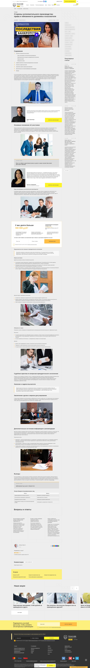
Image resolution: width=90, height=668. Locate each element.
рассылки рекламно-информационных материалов (48, 640)
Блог (49, 654)
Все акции (20, 612)
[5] (20, 552)
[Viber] (57, 546)
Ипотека (73, 33)
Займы (69, 31)
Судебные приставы (68, 55)
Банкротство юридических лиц (69, 29)
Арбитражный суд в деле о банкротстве (25, 486)
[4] (18, 552)
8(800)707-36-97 (59, 1)
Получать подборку (68, 624)
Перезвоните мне (52, 241)
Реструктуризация (68, 46)
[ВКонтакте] (52, 546)
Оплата (49, 648)
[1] (14, 552)
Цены (49, 646)
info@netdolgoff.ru (68, 650)
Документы (50, 650)
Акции (32, 652)
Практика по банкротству (35, 648)
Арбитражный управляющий (19, 652)
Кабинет (76, 4)
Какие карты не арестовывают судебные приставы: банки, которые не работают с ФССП (70, 143)
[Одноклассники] (54, 546)
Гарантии (32, 649)
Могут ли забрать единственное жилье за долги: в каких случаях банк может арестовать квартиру (34, 164)
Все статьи (66, 170)
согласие (26, 640)
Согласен (51, 665)
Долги (66, 31)
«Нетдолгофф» (37, 79)
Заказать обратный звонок (70, 1)
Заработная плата (68, 33)
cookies (38, 666)
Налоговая (66, 42)
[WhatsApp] (58, 546)
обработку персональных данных (32, 244)
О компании (33, 646)
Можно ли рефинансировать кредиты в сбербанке (69, 67)
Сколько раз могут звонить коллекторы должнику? (69, 109)
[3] (17, 552)
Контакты (50, 652)
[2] (16, 552)
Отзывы (32, 651)
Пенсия (71, 42)
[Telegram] (55, 546)
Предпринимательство (68, 44)
